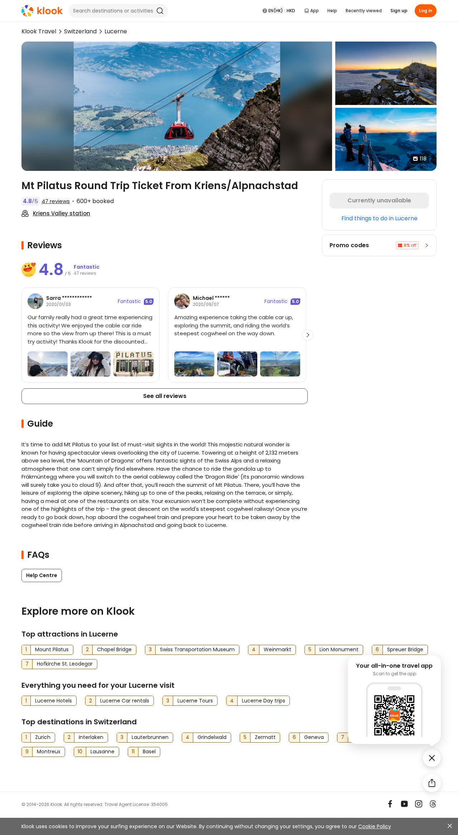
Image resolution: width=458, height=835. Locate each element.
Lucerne (115, 31)
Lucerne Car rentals (124, 700)
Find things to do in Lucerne (379, 218)
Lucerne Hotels (53, 700)
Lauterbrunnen (150, 737)
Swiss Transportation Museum (197, 649)
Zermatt (265, 737)
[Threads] (433, 803)
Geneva (314, 737)
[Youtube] (404, 803)
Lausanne (102, 751)
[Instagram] (418, 803)
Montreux (48, 751)
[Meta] (390, 803)
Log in (425, 11)
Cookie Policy (374, 826)
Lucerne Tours (195, 700)
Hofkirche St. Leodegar (65, 663)
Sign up (399, 11)
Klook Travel (38, 31)
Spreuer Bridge (405, 649)
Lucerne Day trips (263, 700)
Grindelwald (212, 737)
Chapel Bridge (114, 649)
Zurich (42, 737)
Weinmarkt (277, 649)
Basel (149, 751)
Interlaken (91, 737)
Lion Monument (339, 649)
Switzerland (80, 31)
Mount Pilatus (52, 649)
